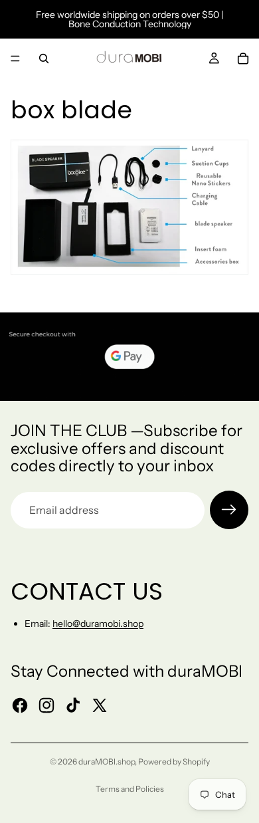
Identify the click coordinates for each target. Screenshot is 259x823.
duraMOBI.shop (106, 761)
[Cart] (243, 58)
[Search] (43, 58)
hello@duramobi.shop (97, 624)
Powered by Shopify (174, 761)
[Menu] (15, 58)
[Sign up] (229, 510)
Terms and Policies (130, 789)
